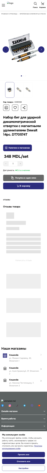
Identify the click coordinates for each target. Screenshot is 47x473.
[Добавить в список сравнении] (6, 108)
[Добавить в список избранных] (15, 108)
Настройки (23, 468)
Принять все (23, 454)
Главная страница (9, 14)
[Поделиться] (24, 108)
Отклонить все (23, 461)
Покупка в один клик (25, 177)
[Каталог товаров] (3, 5)
